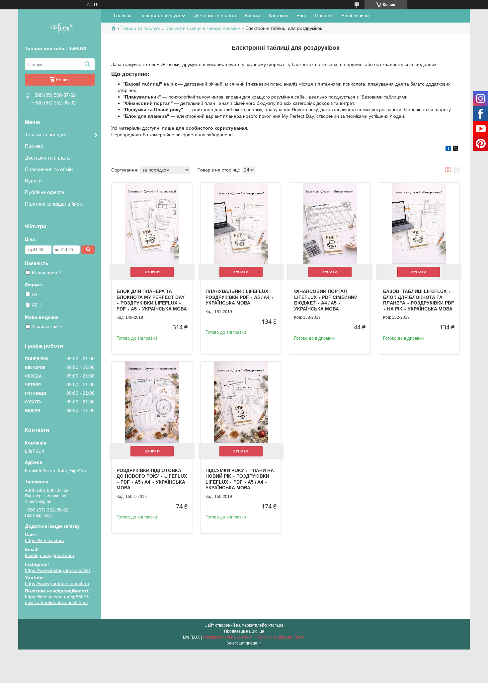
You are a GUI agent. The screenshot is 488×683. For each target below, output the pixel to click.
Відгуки (33, 180)
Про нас (34, 146)
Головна (123, 15)
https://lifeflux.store (44, 540)
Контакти (278, 15)
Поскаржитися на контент (227, 637)
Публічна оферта (44, 192)
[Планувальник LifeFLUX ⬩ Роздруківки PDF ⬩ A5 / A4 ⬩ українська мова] (241, 223)
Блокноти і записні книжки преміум (203, 28)
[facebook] (448, 149)
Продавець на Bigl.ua (244, 631)
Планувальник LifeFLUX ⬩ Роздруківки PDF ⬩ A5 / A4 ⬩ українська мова (239, 297)
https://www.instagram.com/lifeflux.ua (64, 570)
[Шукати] (87, 64)
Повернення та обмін (49, 169)
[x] (455, 149)
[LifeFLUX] (59, 29)
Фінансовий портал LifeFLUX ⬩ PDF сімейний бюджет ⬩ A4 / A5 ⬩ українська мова (326, 300)
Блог (301, 15)
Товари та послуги (45, 134)
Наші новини (355, 15)
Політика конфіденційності (55, 204)
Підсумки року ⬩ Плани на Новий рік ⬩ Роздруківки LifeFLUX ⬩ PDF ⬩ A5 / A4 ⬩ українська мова (239, 479)
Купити (152, 272)
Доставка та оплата (47, 158)
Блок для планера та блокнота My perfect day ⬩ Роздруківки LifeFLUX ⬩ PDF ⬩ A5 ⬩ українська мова (152, 300)
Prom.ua (276, 625)
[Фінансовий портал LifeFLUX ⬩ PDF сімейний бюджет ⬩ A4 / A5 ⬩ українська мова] (329, 223)
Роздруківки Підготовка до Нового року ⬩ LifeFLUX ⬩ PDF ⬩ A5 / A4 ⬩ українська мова (152, 479)
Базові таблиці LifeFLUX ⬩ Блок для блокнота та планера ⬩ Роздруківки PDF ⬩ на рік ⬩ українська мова (418, 300)
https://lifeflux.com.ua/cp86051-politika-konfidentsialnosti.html (58, 599)
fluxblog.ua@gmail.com (49, 555)
